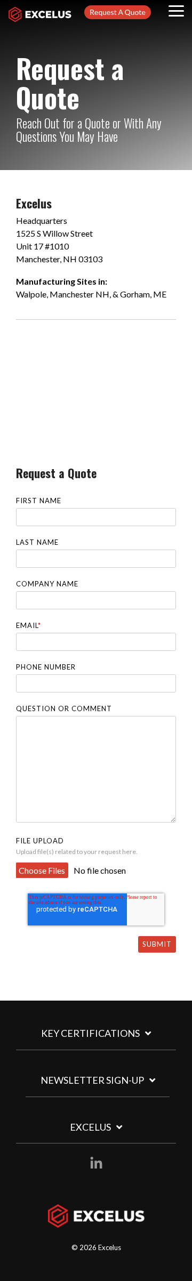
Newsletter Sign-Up (92, 1080)
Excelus (90, 1127)
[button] (176, 10)
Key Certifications (90, 1033)
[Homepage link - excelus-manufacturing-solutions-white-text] (96, 1222)
